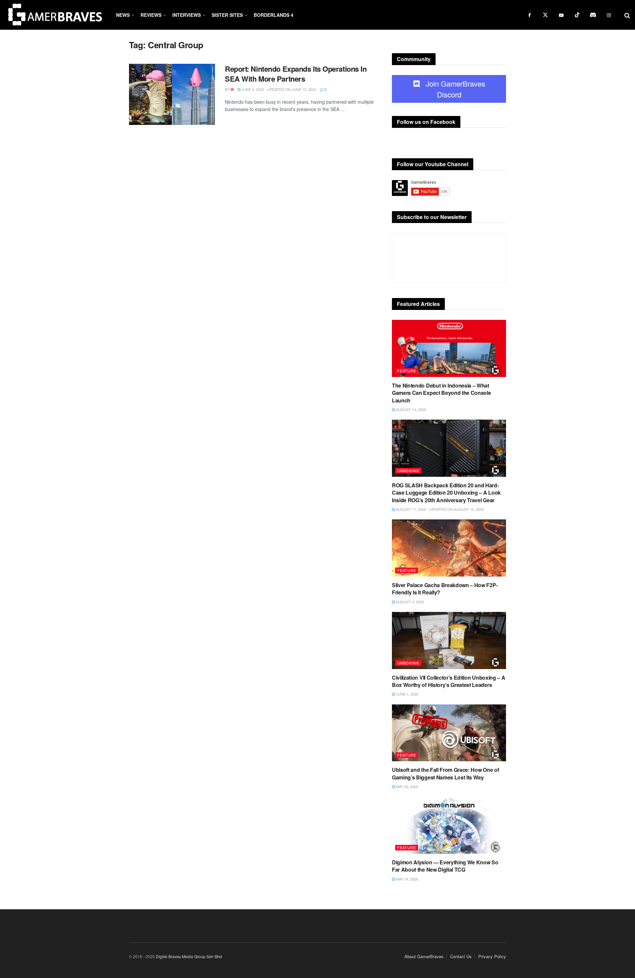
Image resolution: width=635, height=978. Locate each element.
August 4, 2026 (409, 601)
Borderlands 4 (273, 15)
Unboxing (408, 470)
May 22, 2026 (406, 786)
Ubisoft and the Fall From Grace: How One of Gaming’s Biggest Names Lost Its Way (445, 773)
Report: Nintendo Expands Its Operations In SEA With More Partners (296, 73)
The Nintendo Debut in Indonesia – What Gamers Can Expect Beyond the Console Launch (441, 393)
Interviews (186, 15)
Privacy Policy (492, 956)
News (123, 15)
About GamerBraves (424, 956)
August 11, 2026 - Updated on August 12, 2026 (439, 509)
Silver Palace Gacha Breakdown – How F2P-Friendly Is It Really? (444, 588)
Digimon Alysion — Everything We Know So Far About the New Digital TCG (445, 865)
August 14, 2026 (410, 409)
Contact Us (461, 956)
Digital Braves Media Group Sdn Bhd (189, 956)
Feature (406, 370)
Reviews (151, 15)
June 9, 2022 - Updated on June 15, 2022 (278, 89)
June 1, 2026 (406, 693)
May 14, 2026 (406, 879)
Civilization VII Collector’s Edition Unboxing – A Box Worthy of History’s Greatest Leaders (448, 681)
